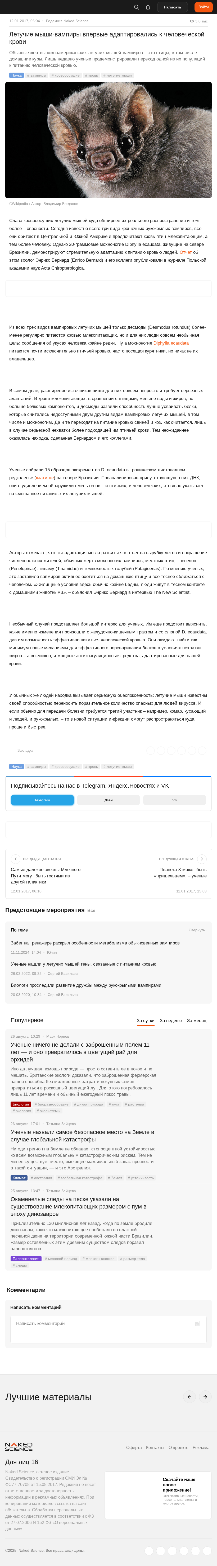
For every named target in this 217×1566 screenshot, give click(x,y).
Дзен (109, 800)
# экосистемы (48, 1111)
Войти (203, 7)
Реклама (201, 1447)
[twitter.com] (148, 1550)
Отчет (186, 252)
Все (91, 910)
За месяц (196, 1020)
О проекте (178, 1447)
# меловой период (61, 1259)
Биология (21, 1104)
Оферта (134, 1447)
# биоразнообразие (52, 1104)
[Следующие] (205, 1396)
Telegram (42, 800)
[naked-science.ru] (207, 1550)
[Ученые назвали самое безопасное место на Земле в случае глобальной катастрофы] (183, 1152)
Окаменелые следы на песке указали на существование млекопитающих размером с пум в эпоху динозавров (79, 1206)
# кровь (91, 75)
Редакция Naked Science (67, 21)
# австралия (41, 1178)
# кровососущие (66, 75)
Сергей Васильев (63, 973)
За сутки (146, 1020)
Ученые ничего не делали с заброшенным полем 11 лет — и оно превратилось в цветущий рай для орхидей (80, 1052)
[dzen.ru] (183, 1550)
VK (174, 800)
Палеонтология (26, 1259)
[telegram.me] (195, 1550)
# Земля (115, 1178)
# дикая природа (88, 1104)
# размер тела (132, 1259)
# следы (20, 1265)
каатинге (45, 477)
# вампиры (36, 75)
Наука (16, 75)
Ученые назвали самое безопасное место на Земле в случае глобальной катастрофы (82, 1136)
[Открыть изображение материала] (108, 140)
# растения (134, 1104)
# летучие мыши (117, 75)
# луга (114, 1104)
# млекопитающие (99, 1259)
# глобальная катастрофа (80, 1178)
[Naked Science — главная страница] (32, 7)
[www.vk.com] (160, 1550)
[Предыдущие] (189, 1396)
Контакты (155, 1447)
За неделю (171, 1020)
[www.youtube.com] (172, 1550)
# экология (22, 1111)
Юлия (52, 952)
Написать (173, 7)
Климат (19, 1178)
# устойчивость (141, 1178)
